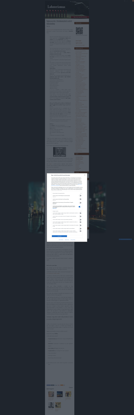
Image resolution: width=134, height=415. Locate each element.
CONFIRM (59, 236)
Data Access (67, 239)
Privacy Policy (73, 239)
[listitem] (67, 193)
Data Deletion (61, 239)
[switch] (80, 195)
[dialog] (67, 207)
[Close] (85, 175)
